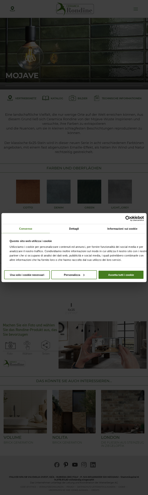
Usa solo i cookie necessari (27, 274)
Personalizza (72, 274)
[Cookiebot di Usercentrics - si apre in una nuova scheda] (128, 218)
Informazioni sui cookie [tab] (122, 228)
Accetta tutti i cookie (121, 274)
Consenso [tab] (25, 228)
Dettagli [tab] (74, 228)
